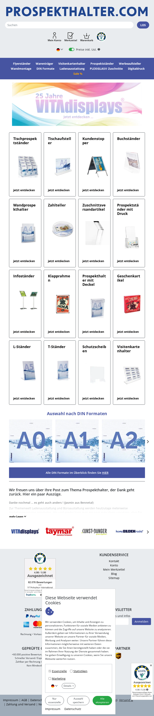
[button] (54, 37)
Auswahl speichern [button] (78, 700)
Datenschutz (72, 709)
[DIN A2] (123, 462)
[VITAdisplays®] (25, 537)
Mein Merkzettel (114, 569)
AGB (24, 700)
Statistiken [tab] (80, 671)
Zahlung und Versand (20, 704)
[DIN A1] (76, 462)
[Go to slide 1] (77, 123)
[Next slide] (147, 441)
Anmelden (141, 621)
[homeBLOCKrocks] (129, 537)
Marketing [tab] (59, 678)
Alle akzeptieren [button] (102, 700)
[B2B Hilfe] (98, 49)
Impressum (52, 709)
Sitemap (114, 578)
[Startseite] (77, 11)
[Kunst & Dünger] (94, 537)
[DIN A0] (30, 462)
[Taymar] (60, 537)
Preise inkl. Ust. (86, 49)
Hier (105, 473)
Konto (114, 565)
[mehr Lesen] (17, 517)
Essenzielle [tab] (59, 671)
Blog (114, 574)
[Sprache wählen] (54, 685)
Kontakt (114, 561)
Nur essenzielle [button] (54, 700)
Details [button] (67, 685)
